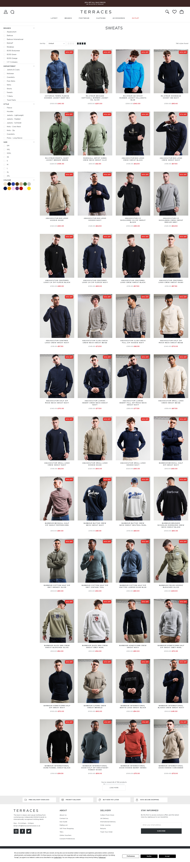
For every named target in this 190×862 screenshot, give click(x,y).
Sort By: (43, 43)
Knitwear (10, 73)
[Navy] (5, 188)
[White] (25, 188)
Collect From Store (107, 815)
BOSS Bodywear (13, 51)
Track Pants (11, 100)
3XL (68, 151)
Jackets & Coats (13, 70)
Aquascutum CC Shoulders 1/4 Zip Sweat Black (133, 220)
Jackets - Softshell (14, 123)
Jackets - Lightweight (15, 115)
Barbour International (15, 39)
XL (8, 172)
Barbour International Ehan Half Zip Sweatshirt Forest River (94, 768)
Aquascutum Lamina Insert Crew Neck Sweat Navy (95, 403)
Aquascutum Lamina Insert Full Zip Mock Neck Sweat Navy (133, 403)
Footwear (84, 18)
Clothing (101, 18)
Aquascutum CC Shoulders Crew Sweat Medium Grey (171, 220)
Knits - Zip (11, 130)
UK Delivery (104, 818)
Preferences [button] (102, 857)
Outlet (135, 18)
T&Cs (61, 832)
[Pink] (13, 188)
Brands (68, 18)
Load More (114, 787)
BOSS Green (11, 54)
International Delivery (108, 822)
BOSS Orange (12, 58)
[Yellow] (29, 188)
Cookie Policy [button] (58, 857)
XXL (8, 149)
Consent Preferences (67, 839)
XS (8, 157)
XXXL (9, 153)
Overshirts (11, 77)
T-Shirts (10, 96)
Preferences (131, 856)
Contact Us (64, 818)
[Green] (25, 184)
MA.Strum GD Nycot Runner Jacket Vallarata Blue (133, 98)
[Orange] (9, 188)
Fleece (9, 108)
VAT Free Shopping (67, 828)
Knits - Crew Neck (14, 126)
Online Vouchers (65, 835)
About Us (63, 815)
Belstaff (10, 43)
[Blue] (13, 184)
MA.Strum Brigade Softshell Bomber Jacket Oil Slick (95, 98)
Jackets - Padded (13, 119)
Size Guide (63, 822)
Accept (167, 856)
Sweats (10, 92)
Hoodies (10, 111)
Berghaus (10, 47)
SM (8, 146)
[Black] (9, 184)
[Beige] (5, 184)
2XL (8, 176)
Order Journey (105, 825)
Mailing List (64, 825)
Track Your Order (106, 832)
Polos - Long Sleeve (14, 138)
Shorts (9, 89)
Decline (149, 856)
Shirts (9, 85)
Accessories (119, 18)
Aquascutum (11, 32)
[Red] (21, 188)
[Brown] (17, 184)
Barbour (10, 35)
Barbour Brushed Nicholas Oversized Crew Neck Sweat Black (171, 525)
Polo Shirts (11, 81)
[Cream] (21, 184)
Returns (103, 828)
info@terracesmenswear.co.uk (29, 826)
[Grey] (29, 184)
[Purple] (17, 188)
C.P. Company (12, 62)
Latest (54, 18)
